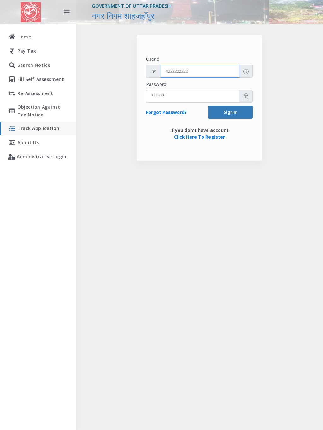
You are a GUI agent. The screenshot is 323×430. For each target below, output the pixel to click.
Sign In (231, 112)
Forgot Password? (166, 112)
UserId (152, 59)
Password (156, 84)
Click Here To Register (199, 137)
